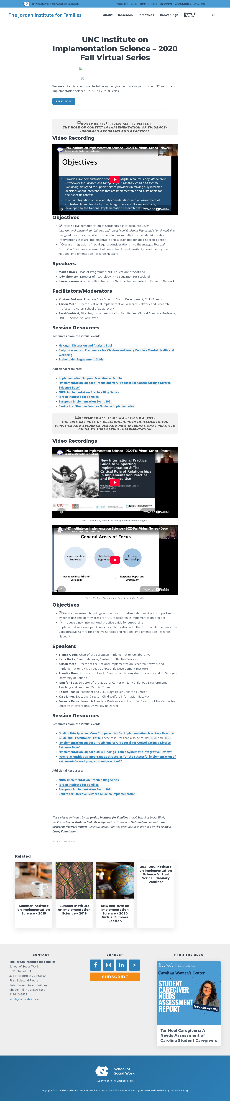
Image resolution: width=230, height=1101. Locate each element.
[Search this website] (213, 15)
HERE (153, 738)
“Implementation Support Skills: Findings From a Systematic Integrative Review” (115, 752)
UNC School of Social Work (115, 1090)
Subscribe (115, 977)
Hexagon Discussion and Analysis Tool (85, 345)
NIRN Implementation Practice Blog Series (89, 392)
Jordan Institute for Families (79, 397)
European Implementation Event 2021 (85, 401)
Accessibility (122, 3)
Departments (166, 3)
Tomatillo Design (179, 1090)
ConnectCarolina (183, 3)
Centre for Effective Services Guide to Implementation (97, 406)
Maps (154, 3)
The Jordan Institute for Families (45, 15)
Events (134, 3)
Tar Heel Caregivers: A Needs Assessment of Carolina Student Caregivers (188, 1035)
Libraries (144, 3)
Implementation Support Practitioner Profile (90, 378)
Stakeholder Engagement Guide (81, 359)
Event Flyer (64, 101)
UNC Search (199, 3)
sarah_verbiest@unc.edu (25, 999)
